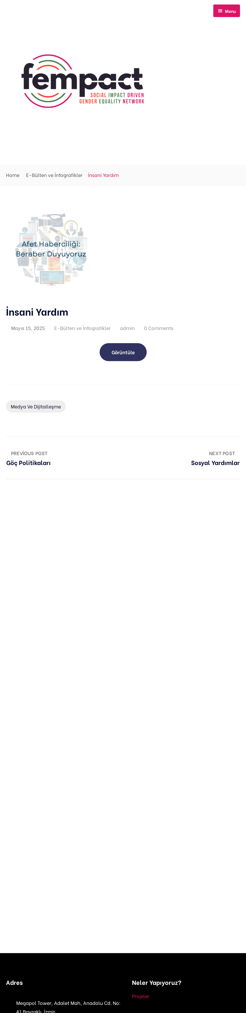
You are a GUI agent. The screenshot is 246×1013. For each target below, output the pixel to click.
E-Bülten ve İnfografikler (54, 174)
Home (13, 174)
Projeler (140, 995)
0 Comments (158, 327)
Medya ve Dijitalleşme (36, 406)
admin (127, 327)
